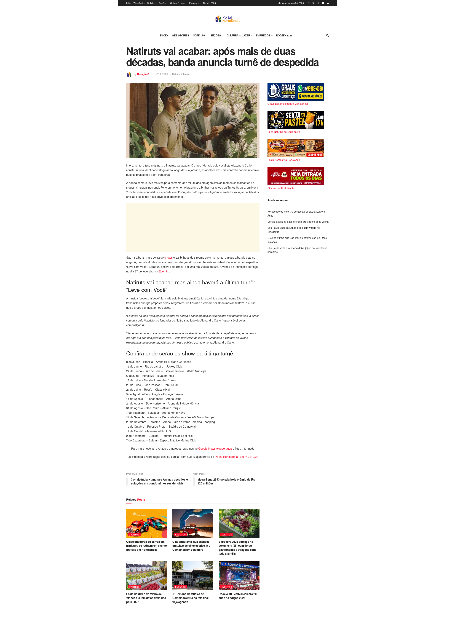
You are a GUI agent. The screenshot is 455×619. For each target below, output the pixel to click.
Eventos (134, 534)
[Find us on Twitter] (313, 3)
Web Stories (139, 2)
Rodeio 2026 (209, 2)
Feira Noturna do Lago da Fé (283, 131)
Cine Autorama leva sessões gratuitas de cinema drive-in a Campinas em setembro (191, 546)
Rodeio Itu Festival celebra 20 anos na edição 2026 (237, 596)
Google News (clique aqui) (215, 448)
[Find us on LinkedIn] (328, 3)
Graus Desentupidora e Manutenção (288, 103)
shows (168, 257)
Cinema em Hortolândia (280, 188)
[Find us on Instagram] (318, 3)
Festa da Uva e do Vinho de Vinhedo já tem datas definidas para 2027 (146, 598)
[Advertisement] (192, 227)
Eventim (164, 271)
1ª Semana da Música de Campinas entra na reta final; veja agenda (190, 598)
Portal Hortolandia (227, 457)
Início (128, 2)
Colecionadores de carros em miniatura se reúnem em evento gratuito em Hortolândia (146, 546)
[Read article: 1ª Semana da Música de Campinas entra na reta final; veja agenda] (192, 575)
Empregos (194, 2)
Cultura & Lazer (177, 2)
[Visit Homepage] (227, 18)
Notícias (151, 2)
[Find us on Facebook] (309, 3)
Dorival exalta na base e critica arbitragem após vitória (298, 221)
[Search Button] (327, 35)
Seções (162, 2)
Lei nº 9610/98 (248, 457)
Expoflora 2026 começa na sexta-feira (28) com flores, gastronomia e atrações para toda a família (237, 548)
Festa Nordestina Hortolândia (284, 160)
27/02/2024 (162, 74)
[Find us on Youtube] (323, 3)
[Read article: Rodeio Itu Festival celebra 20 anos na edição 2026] (239, 575)
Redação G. (143, 74)
